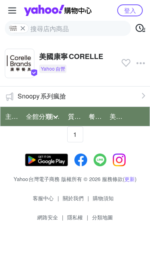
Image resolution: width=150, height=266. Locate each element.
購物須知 (103, 198)
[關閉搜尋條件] (22, 28)
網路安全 (47, 217)
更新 (129, 179)
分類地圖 (102, 217)
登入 (130, 10)
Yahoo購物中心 (58, 10)
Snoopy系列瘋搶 (42, 95)
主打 (11, 116)
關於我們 (73, 198)
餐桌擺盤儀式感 (97, 116)
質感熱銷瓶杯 (76, 116)
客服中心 (43, 198)
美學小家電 (118, 116)
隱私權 (75, 217)
